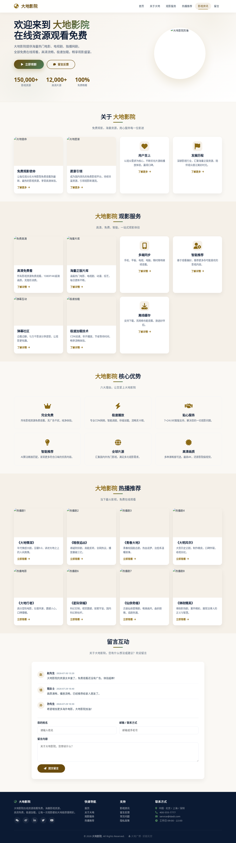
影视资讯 (203, 6)
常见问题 (125, 816)
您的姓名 (42, 722)
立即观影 (30, 64)
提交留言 (53, 768)
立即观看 (22, 558)
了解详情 (22, 286)
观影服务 (171, 6)
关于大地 (155, 6)
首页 (141, 6)
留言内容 (42, 739)
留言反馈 (63, 64)
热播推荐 (187, 6)
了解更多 (22, 187)
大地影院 (29, 6)
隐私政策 (125, 820)
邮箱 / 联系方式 (128, 722)
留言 (216, 6)
